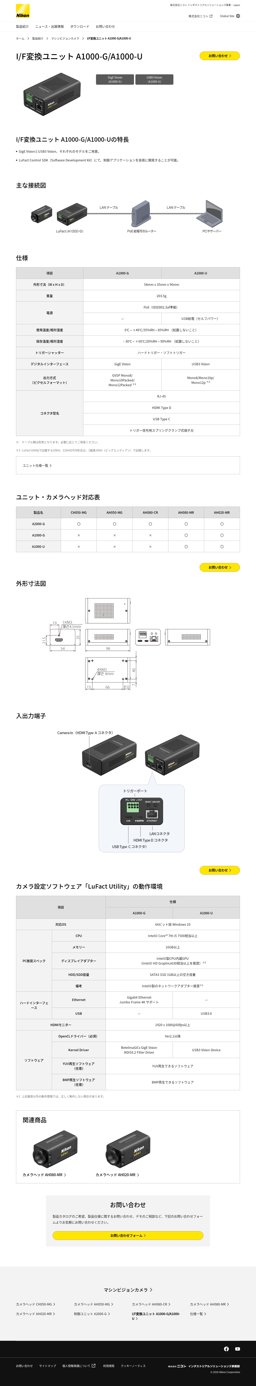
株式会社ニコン (198, 16)
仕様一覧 (196, 1313)
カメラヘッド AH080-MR (208, 1304)
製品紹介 (37, 38)
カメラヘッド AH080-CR (149, 1304)
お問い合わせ (105, 26)
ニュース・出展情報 (49, 26)
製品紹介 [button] (22, 26)
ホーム (20, 38)
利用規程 (108, 1366)
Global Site (230, 16)
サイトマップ (47, 1366)
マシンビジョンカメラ (65, 38)
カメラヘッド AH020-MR (34, 1313)
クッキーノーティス (133, 1366)
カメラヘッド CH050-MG (34, 1304)
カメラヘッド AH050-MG (92, 1304)
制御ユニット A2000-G (90, 1313)
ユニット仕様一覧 (35, 465)
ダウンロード (79, 26)
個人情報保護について (76, 1366)
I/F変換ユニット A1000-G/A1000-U (156, 1316)
